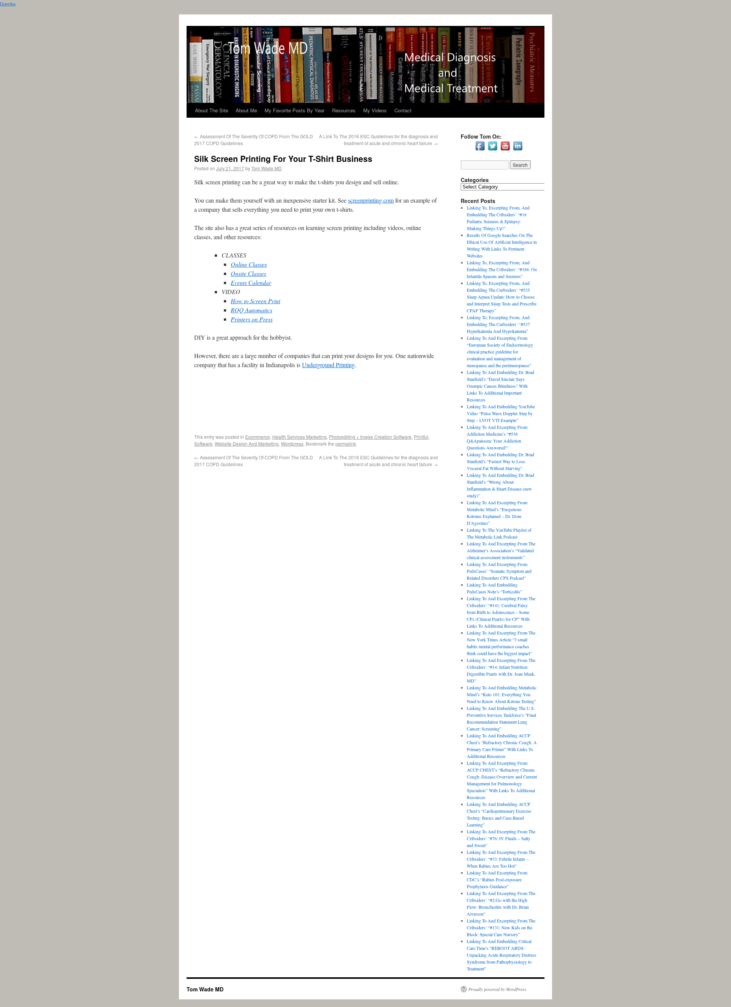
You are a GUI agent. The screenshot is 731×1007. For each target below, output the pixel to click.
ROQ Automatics (251, 310)
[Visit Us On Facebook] (480, 150)
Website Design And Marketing (247, 443)
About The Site (211, 110)
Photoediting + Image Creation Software (370, 436)
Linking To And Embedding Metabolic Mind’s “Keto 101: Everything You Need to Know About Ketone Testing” (501, 694)
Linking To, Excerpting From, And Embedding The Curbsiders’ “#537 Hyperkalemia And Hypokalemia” (498, 324)
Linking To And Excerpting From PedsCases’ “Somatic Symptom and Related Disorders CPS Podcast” (499, 571)
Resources (344, 110)
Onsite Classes (248, 273)
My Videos (375, 110)
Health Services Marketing (299, 436)
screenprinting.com (371, 200)
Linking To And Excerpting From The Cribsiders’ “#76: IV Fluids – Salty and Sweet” (501, 838)
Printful (421, 436)
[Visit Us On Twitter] (492, 150)
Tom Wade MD (266, 168)
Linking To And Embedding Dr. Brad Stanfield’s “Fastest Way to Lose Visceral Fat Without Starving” (500, 461)
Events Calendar (251, 282)
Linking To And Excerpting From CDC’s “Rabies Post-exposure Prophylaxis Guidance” (497, 879)
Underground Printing (328, 365)
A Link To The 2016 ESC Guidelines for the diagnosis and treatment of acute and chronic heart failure (378, 139)
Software (203, 443)
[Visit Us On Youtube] (505, 150)
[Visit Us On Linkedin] (517, 150)
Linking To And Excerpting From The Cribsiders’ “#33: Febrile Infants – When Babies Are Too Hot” (501, 859)
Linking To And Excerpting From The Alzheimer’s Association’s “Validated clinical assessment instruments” (501, 550)
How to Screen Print (255, 301)
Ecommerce (257, 436)
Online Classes (249, 264)
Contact (403, 110)
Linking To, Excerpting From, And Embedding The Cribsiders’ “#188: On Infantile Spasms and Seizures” (502, 269)
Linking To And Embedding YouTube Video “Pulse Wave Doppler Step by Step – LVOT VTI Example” (501, 413)
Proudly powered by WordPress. (497, 989)
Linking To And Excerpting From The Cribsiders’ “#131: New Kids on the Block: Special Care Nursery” (501, 927)
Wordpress (292, 443)
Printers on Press (252, 319)
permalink (345, 443)
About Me (246, 110)
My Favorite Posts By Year (294, 110)
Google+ (8, 3)
